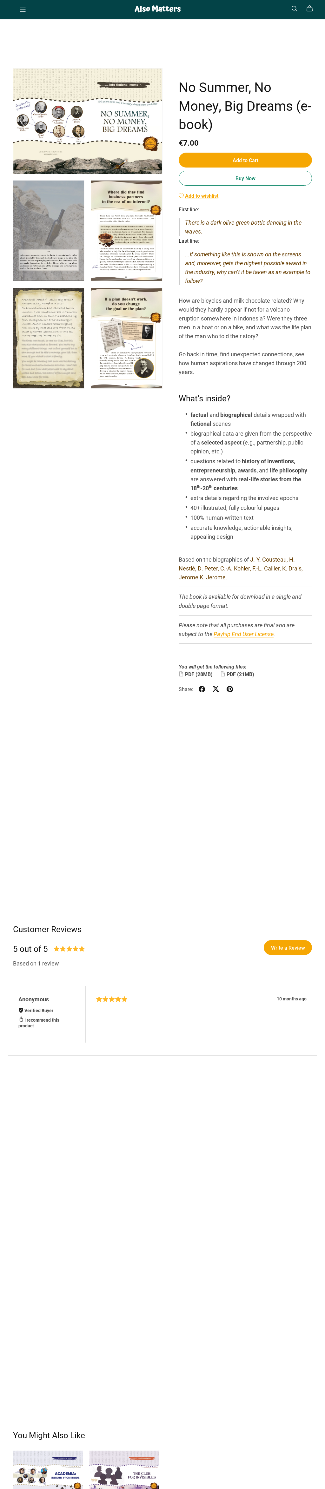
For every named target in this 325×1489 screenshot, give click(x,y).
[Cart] (312, 8)
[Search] (294, 8)
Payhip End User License (244, 634)
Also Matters (158, 9)
